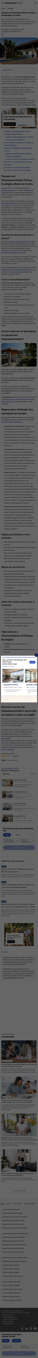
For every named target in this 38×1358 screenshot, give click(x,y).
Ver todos (32, 662)
